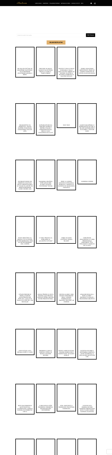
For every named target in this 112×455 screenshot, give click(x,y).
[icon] (91, 3)
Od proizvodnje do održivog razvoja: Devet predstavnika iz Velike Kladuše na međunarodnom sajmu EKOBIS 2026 (25, 185)
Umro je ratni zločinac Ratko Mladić (66, 239)
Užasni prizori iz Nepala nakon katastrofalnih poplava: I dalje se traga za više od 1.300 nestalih (25, 298)
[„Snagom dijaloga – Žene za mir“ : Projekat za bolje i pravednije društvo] (87, 283)
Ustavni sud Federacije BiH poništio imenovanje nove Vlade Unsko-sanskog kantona (87, 408)
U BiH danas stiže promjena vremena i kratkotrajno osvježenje (45, 408)
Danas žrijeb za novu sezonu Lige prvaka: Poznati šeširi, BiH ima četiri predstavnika (45, 297)
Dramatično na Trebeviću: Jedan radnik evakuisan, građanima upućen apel (25, 128)
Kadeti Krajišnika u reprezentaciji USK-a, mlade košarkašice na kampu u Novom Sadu (87, 128)
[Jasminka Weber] (87, 170)
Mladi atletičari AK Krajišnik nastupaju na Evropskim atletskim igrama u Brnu (25, 71)
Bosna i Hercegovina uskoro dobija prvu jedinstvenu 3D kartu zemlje (66, 353)
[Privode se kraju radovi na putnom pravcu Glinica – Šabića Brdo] (46, 57)
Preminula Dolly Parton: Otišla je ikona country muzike (45, 353)
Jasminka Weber (87, 181)
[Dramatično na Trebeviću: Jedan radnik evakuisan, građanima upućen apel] (25, 114)
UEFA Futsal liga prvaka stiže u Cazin (25, 351)
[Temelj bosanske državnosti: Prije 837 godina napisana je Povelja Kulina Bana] (87, 57)
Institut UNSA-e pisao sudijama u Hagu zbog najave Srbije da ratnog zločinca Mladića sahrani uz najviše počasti (66, 72)
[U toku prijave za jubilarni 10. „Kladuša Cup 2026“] (46, 226)
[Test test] (66, 114)
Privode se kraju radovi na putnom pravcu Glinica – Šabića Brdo (46, 71)
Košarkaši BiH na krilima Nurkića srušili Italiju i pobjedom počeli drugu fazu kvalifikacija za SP (46, 128)
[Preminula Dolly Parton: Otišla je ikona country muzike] (46, 339)
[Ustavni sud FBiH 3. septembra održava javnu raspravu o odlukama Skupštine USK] (87, 339)
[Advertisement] (56, 19)
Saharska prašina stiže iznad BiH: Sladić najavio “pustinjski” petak (45, 184)
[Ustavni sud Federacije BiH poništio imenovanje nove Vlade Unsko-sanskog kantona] (87, 394)
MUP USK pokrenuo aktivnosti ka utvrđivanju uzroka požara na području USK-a (25, 408)
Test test (66, 125)
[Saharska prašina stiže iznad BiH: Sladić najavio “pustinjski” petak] (46, 170)
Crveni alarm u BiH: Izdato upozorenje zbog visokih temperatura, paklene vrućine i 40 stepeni (66, 298)
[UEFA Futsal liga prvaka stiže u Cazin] (25, 339)
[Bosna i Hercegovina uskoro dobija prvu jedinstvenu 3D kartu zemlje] (66, 339)
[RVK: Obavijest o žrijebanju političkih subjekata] (66, 394)
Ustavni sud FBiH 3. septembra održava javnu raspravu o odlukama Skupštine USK (87, 353)
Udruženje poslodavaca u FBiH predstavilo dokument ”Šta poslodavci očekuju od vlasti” (87, 241)
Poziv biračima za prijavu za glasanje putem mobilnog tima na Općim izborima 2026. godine (25, 241)
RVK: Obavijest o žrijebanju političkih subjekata (66, 407)
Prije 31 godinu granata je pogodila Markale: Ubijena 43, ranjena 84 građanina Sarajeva (66, 184)
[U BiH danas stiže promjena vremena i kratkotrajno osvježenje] (46, 394)
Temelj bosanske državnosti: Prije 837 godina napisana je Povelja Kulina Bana (87, 71)
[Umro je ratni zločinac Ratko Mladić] (66, 226)
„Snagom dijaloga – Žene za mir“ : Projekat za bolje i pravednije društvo (87, 297)
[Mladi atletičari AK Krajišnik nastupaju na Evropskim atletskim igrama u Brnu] (25, 57)
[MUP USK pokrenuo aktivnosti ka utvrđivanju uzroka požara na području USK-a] (25, 394)
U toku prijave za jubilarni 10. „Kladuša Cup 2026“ (46, 239)
